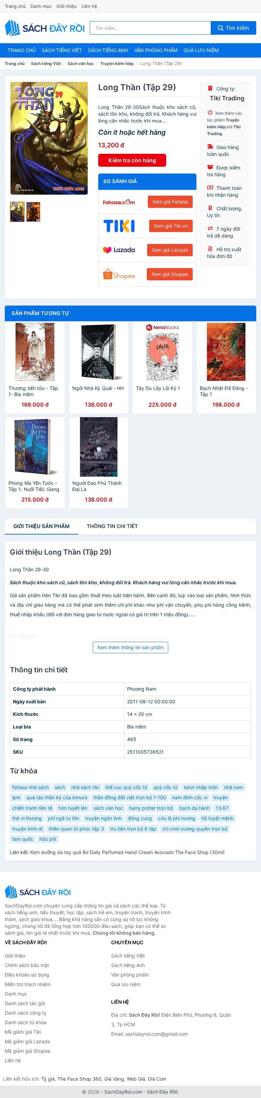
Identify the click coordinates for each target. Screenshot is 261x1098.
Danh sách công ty (26, 1013)
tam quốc (22, 839)
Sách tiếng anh (108, 50)
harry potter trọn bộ (151, 808)
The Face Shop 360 (79, 1079)
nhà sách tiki (85, 787)
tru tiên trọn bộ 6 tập (133, 829)
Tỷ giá (48, 1079)
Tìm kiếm (236, 27)
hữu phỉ (47, 839)
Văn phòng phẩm (155, 50)
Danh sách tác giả (25, 1003)
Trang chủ (15, 6)
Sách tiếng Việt (46, 63)
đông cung (140, 818)
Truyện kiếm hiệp (117, 63)
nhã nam (233, 787)
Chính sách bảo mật (27, 965)
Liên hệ (89, 6)
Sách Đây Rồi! (162, 1092)
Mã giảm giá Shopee (27, 1051)
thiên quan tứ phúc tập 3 (76, 829)
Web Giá (136, 1079)
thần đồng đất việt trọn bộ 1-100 (129, 797)
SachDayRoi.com (123, 1092)
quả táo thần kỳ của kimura (57, 797)
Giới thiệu (66, 6)
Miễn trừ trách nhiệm (28, 984)
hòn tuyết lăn (72, 808)
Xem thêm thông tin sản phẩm (130, 647)
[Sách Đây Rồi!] (39, 892)
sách (60, 787)
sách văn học (108, 808)
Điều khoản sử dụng (27, 975)
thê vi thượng (27, 818)
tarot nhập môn (201, 787)
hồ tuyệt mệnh (217, 818)
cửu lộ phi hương (176, 818)
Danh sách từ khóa (26, 1022)
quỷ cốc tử (166, 787)
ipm (16, 797)
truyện (220, 797)
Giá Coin (157, 1079)
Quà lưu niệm (201, 50)
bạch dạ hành (194, 808)
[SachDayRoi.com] (46, 27)
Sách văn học (81, 63)
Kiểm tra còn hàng (132, 160)
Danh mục (41, 6)
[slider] (17, 212)
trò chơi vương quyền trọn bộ (194, 829)
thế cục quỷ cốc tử (126, 787)
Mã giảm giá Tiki (23, 1032)
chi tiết (112, 526)
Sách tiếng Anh (128, 965)
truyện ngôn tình (103, 818)
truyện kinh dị (27, 829)
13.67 (222, 808)
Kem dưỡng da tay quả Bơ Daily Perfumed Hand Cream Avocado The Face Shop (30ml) (127, 852)
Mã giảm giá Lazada (27, 1041)
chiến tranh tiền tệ (32, 808)
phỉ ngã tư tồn (63, 818)
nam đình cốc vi (189, 797)
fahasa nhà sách (30, 787)
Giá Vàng (114, 1079)
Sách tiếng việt (62, 50)
